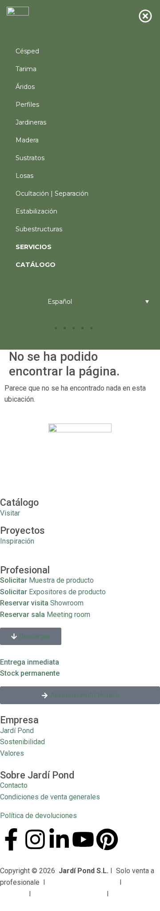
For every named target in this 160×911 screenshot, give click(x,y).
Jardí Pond (17, 730)
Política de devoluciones (38, 815)
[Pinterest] (107, 839)
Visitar (10, 513)
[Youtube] (83, 839)
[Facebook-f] (11, 839)
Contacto (14, 785)
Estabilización (36, 211)
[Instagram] (35, 839)
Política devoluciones (69, 894)
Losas (24, 176)
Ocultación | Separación (52, 193)
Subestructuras (39, 229)
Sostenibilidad (22, 742)
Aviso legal (132, 894)
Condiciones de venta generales (50, 797)
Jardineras (31, 122)
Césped (27, 51)
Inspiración (17, 541)
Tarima (26, 69)
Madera (27, 140)
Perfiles (27, 105)
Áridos (25, 87)
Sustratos (30, 158)
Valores (12, 753)
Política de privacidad (82, 882)
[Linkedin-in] (59, 839)
